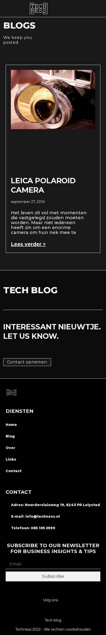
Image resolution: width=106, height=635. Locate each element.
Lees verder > (28, 244)
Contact (13, 471)
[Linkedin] (53, 610)
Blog (10, 436)
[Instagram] (43, 610)
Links (11, 459)
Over (10, 448)
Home (11, 424)
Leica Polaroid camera (43, 185)
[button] (100, 8)
